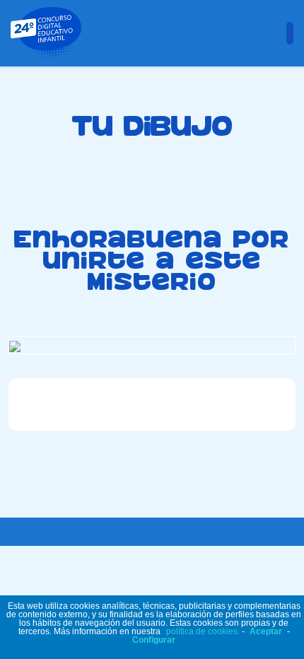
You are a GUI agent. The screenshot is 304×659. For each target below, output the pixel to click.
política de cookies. (203, 631)
